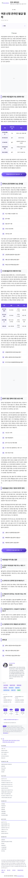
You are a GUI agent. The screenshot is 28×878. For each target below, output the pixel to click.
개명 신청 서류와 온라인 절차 (12, 259)
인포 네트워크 (14, 2)
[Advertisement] (14, 78)
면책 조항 (13, 870)
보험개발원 (3, 769)
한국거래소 (3, 850)
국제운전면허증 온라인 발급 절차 (13, 174)
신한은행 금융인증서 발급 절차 (12, 254)
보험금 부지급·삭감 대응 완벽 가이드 (7, 790)
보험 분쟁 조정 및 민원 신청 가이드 (7, 784)
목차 (5, 26)
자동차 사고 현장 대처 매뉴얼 (6, 793)
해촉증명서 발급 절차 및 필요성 (12, 537)
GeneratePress (20, 876)
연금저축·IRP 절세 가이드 (5, 827)
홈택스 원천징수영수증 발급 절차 (13, 357)
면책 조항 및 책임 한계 (5, 756)
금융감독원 (3, 807)
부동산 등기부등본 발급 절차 (12, 264)
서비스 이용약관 (4, 754)
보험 (3, 738)
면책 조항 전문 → (5, 733)
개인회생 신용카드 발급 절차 (12, 542)
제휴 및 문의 (3, 758)
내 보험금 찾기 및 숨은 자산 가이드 (7, 782)
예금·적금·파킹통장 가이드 (5, 824)
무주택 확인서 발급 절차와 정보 (13, 550)
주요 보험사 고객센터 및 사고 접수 (6, 795)
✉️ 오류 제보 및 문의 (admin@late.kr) (9, 722)
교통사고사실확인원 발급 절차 (12, 532)
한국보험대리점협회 (4, 815)
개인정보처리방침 (20, 870)
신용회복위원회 (3, 849)
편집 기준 (8, 870)
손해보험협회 (3, 813)
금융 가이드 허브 (4, 822)
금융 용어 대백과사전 (4, 833)
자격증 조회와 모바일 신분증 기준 (8, 742)
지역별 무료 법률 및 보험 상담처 (6, 797)
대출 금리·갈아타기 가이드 (5, 825)
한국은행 (2, 771)
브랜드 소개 (3, 748)
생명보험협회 (3, 811)
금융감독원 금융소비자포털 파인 (6, 764)
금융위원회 (3, 766)
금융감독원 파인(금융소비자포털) (6, 841)
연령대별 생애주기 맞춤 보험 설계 (6, 791)
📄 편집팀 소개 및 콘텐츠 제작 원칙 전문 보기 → (11, 719)
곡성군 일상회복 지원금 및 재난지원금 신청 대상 (11, 740)
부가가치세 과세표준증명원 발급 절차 (14, 362)
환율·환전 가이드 (4, 831)
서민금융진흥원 (3, 847)
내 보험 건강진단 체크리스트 (5, 780)
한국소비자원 (3, 768)
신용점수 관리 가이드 (4, 829)
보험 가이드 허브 (4, 778)
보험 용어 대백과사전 (4, 788)
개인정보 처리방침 (4, 750)
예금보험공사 (3, 805)
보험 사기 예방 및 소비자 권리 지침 (7, 786)
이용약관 (2, 872)
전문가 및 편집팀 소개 (4, 752)
